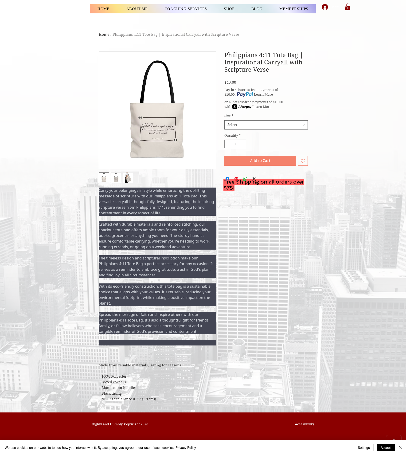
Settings (364, 447)
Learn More (263, 94)
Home (104, 34)
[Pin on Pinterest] (236, 179)
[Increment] (242, 144)
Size (228, 116)
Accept (386, 447)
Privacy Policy (186, 447)
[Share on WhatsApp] (245, 179)
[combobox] (266, 124)
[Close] (400, 447)
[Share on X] (254, 179)
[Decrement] (228, 144)
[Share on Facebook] (227, 179)
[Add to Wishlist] (303, 161)
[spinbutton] (235, 144)
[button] (348, 7)
